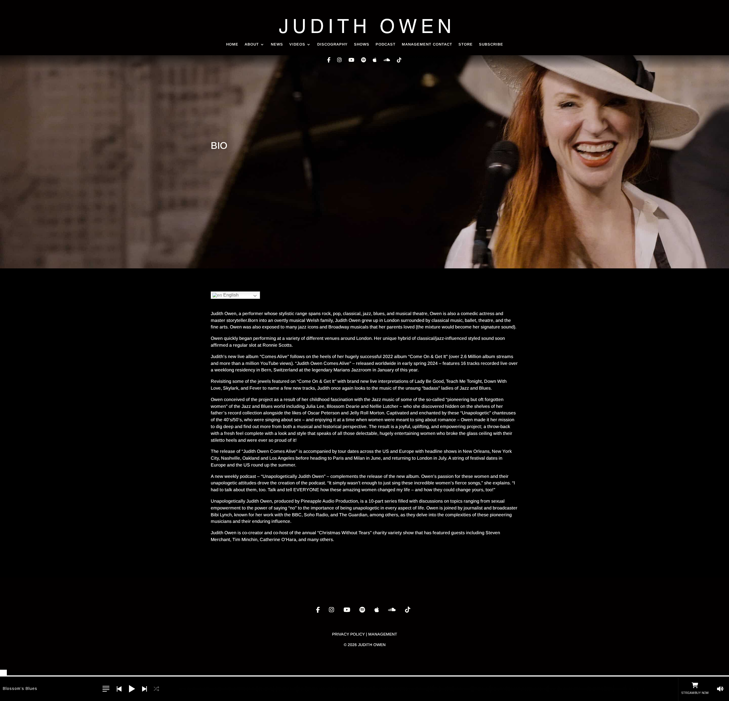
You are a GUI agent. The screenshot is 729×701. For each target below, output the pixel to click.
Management (382, 634)
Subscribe (491, 44)
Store (465, 44)
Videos (297, 44)
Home (232, 44)
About (252, 44)
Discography (332, 44)
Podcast (386, 44)
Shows (361, 44)
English (230, 295)
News (277, 44)
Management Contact (427, 44)
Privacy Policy (348, 634)
